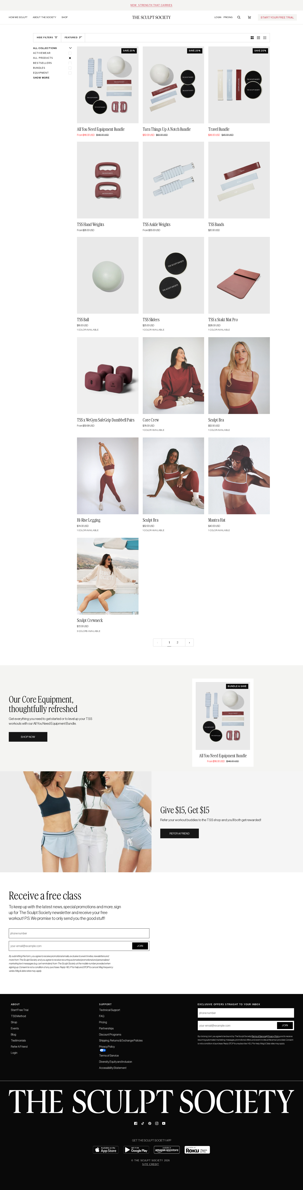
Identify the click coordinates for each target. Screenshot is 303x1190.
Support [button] (105, 1004)
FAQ (101, 1016)
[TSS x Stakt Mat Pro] (239, 275)
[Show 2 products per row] (252, 37)
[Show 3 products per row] (258, 37)
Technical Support (109, 1010)
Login (14, 1052)
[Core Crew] (173, 375)
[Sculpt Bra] (239, 375)
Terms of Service (259, 1036)
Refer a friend (180, 833)
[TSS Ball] (108, 275)
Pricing (103, 1022)
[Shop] (61, 31)
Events (15, 1028)
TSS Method (18, 1016)
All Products (43, 58)
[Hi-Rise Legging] (108, 475)
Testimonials (18, 1040)
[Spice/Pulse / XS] (108, 475)
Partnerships (106, 1028)
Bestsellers (42, 63)
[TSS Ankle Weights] (173, 180)
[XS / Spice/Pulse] (239, 375)
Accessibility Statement (112, 1067)
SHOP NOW (28, 736)
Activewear (41, 53)
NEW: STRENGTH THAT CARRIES (151, 5)
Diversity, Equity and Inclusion (115, 1061)
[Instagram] (156, 1123)
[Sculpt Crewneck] (108, 576)
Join (140, 945)
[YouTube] (163, 1123)
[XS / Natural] (108, 576)
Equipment (41, 73)
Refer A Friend (19, 1046)
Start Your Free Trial (277, 17)
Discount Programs (110, 1034)
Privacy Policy (273, 1036)
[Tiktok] (142, 1123)
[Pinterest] (149, 1123)
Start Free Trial (19, 1010)
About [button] (15, 1004)
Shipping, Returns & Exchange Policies (121, 1040)
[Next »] (189, 642)
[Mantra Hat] (239, 475)
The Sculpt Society (148, 1160)
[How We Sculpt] (11, 31)
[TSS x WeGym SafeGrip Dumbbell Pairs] (108, 375)
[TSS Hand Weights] (108, 180)
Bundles (39, 68)
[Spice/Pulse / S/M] (173, 375)
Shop (14, 1022)
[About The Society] (32, 31)
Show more (41, 77)
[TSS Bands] (239, 180)
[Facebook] (135, 1123)
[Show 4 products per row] (266, 37)
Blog (13, 1034)
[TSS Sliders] (173, 275)
